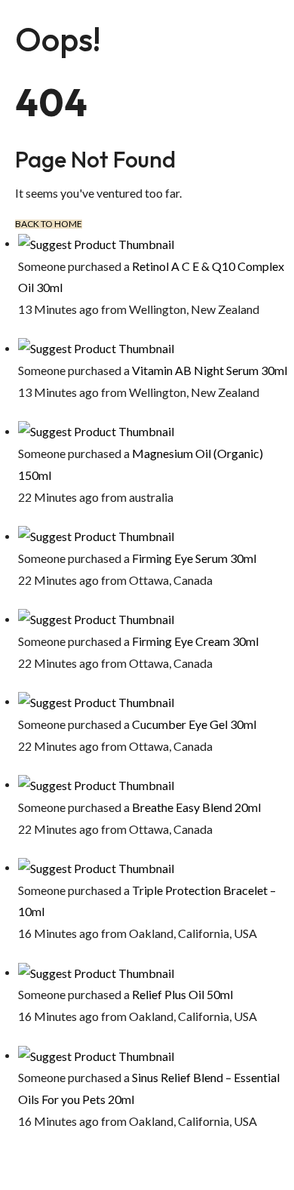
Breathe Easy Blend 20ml (196, 807)
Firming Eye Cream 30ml (195, 641)
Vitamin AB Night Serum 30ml (209, 370)
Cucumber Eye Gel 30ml (194, 724)
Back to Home (48, 224)
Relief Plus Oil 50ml (182, 994)
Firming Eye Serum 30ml (194, 558)
